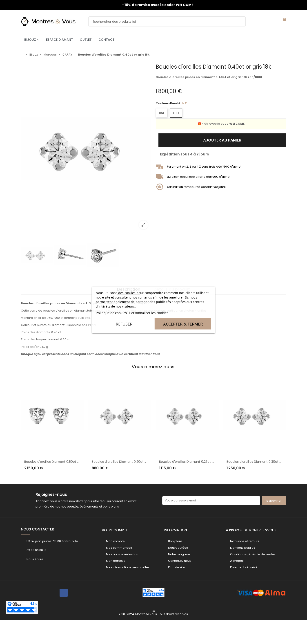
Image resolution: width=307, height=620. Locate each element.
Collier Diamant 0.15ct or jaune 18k (265, 443)
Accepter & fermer (183, 324)
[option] (86, 148)
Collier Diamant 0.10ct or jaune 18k (198, 461)
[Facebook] (64, 593)
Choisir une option (55, 477)
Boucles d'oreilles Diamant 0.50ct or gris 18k (138, 461)
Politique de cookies (111, 312)
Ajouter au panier (222, 140)
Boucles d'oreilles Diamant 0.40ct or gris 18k (71, 461)
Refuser (124, 324)
